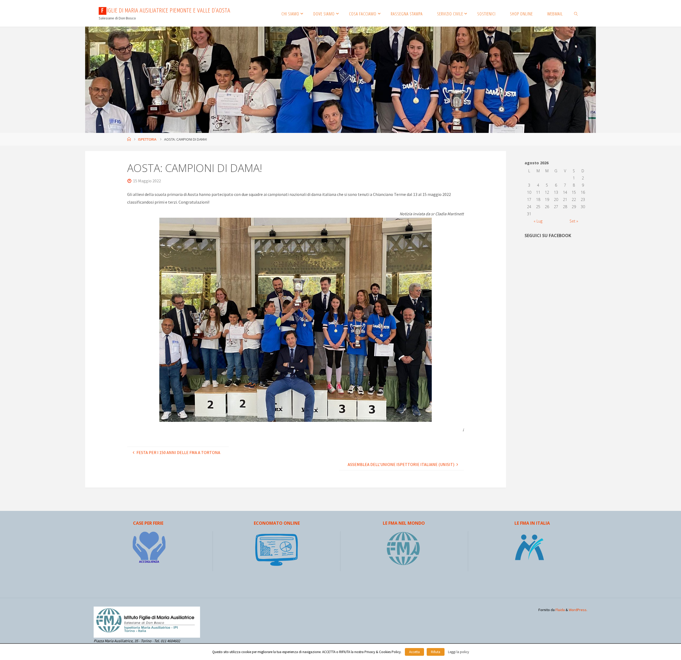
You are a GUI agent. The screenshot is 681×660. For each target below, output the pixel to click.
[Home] (129, 139)
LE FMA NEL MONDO (404, 523)
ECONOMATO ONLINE (277, 523)
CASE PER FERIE (148, 523)
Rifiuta (435, 652)
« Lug (538, 221)
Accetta (414, 652)
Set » (574, 221)
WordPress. (578, 609)
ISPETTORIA (147, 139)
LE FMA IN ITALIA (532, 523)
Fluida (560, 609)
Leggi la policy (458, 652)
